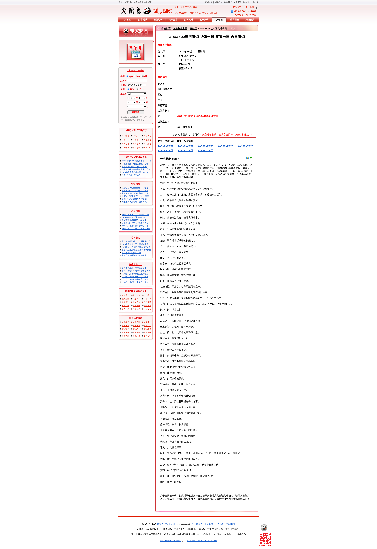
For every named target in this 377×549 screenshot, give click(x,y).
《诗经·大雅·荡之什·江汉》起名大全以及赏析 (141, 277)
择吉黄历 (125, 148)
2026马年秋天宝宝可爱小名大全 (135, 214)
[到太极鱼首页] (264, 527)
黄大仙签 (125, 309)
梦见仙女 (147, 325)
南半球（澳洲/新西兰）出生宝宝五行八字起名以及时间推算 (147, 196)
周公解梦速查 (135, 318)
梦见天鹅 (125, 325)
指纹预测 (147, 309)
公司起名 (125, 140)
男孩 (132, 89)
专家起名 (218, 2)
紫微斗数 (125, 306)
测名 (138, 76)
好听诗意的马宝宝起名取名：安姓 (136, 169)
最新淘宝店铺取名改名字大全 (134, 255)
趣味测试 (204, 19)
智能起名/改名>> (243, 134)
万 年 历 (147, 148)
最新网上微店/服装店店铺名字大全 (136, 250)
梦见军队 (125, 332)
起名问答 (135, 211)
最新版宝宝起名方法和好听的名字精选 (138, 193)
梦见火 (135, 329)
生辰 (145, 76)
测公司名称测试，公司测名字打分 (136, 241)
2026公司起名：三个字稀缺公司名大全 (138, 244)
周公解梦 (249, 19)
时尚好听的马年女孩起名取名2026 (136, 161)
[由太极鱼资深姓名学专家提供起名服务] (136, 31)
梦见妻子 (147, 332)
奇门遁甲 (147, 302)
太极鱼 (127, 19)
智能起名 (209, 2)
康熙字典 (136, 144)
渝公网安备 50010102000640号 (202, 540)
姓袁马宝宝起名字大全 (131, 175)
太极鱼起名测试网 (135, 70)
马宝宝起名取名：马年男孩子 (134, 166)
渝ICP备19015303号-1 (170, 540)
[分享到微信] (251, 158)
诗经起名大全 (135, 264)
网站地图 (230, 524)
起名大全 (147, 136)
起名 (131, 76)
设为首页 (237, 7)
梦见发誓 (136, 332)
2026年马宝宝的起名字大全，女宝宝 (137, 172)
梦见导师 (125, 322)
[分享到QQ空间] (247, 158)
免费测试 (237, 2)
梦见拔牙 (136, 325)
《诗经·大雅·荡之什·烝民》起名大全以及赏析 (141, 282)
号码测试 (147, 144)
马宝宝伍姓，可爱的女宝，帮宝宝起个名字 (140, 164)
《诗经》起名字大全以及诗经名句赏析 (138, 274)
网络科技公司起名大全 (131, 253)
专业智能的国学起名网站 (185, 7)
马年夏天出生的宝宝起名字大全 (135, 223)
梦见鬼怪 (147, 329)
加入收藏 (250, 7)
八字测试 (136, 299)
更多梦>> (148, 336)
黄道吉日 (125, 295)
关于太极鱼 (197, 524)
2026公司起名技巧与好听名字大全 (136, 247)
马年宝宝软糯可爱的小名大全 (134, 220)
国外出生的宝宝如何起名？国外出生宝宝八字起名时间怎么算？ (148, 190)
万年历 (219, 20)
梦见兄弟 (136, 336)
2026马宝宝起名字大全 (135, 157)
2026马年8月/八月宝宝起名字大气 (136, 228)
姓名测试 (228, 2)
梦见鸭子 (125, 329)
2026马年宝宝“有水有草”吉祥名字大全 (138, 226)
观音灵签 (136, 309)
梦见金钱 (147, 322)
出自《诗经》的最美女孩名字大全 (136, 271)
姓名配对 (188, 19)
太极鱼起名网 (180, 28)
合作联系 (219, 524)
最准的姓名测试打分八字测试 (134, 199)
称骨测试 (125, 302)
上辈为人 (136, 302)
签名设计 (247, 2)
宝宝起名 (135, 184)
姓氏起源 (125, 299)
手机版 (255, 2)
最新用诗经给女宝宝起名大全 (134, 268)
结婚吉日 (147, 295)
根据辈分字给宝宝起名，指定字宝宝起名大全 (141, 188)
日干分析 (147, 299)
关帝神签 (136, 306)
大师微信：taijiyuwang (245, 15)
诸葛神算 (147, 306)
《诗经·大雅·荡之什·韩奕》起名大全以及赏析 (141, 279)
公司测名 (136, 140)
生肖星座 (234, 19)
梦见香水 (125, 336)
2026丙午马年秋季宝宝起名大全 (135, 217)
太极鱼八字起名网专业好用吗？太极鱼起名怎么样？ (144, 202)
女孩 (142, 89)
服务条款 (209, 524)
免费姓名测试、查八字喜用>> (217, 134)
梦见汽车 (136, 322)
